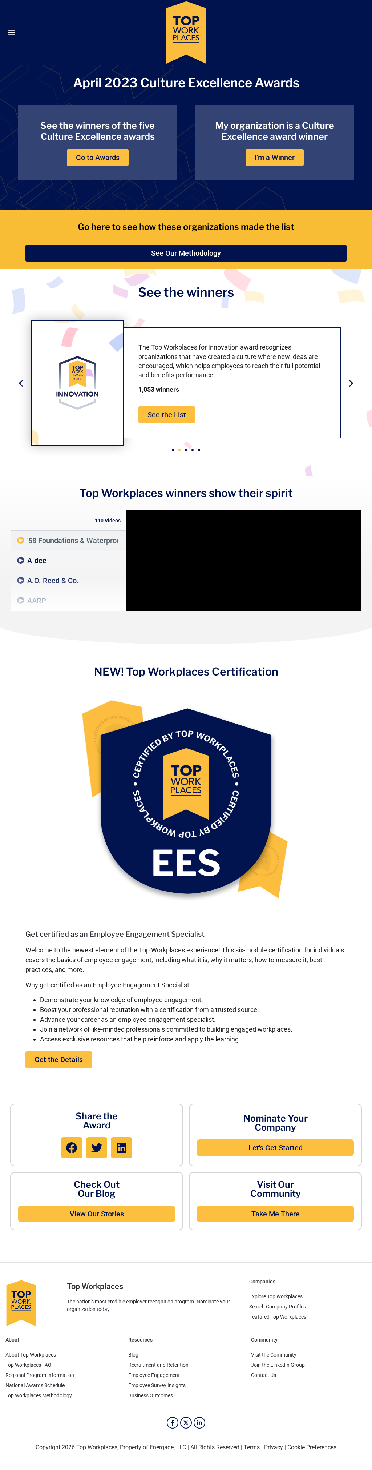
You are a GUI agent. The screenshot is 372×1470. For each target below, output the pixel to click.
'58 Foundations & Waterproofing (72, 540)
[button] (11, 33)
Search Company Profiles (277, 1307)
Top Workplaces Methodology (38, 1395)
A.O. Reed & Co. (53, 580)
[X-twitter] (186, 1423)
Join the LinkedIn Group (278, 1365)
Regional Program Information (39, 1375)
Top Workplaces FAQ (28, 1365)
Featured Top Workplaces (277, 1317)
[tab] (68, 541)
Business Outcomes (150, 1395)
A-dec (36, 560)
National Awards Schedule (35, 1385)
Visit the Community (273, 1355)
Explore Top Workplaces (276, 1296)
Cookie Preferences (311, 1447)
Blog (133, 1355)
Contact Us (263, 1375)
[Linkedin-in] (199, 1423)
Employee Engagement (154, 1375)
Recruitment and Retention (158, 1365)
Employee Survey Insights (157, 1385)
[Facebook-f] (172, 1423)
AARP (36, 600)
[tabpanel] (243, 560)
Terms (252, 1447)
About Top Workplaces (30, 1355)
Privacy (273, 1447)
